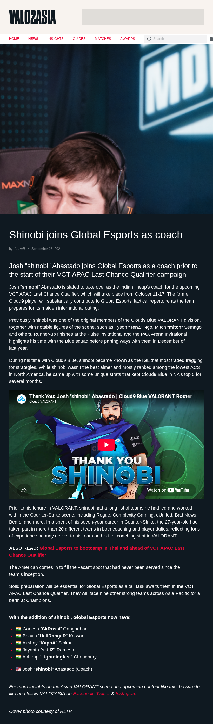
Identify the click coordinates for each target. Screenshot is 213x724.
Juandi (19, 249)
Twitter (103, 693)
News (33, 39)
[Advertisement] (143, 17)
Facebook (83, 693)
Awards (127, 39)
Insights (56, 39)
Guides (79, 39)
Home (14, 39)
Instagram (126, 693)
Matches (103, 39)
